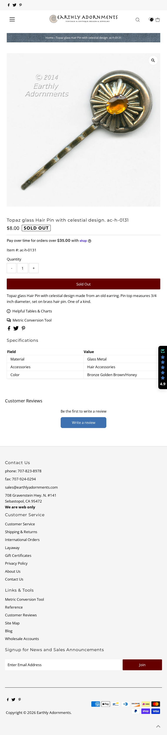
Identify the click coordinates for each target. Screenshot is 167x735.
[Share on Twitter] (16, 329)
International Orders (22, 539)
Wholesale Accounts (22, 638)
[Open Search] (137, 19)
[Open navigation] (25, 19)
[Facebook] (9, 5)
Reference (14, 607)
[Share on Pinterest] (23, 329)
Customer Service (20, 523)
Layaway (12, 547)
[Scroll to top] (158, 726)
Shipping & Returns (21, 531)
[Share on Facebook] (9, 329)
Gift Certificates (18, 555)
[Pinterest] (20, 5)
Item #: (13, 249)
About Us (12, 571)
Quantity (14, 259)
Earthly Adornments (54, 712)
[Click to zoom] (153, 60)
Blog (8, 630)
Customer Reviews (21, 614)
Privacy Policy (16, 563)
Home (49, 38)
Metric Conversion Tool (32, 320)
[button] (162, 367)
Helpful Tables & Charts (32, 311)
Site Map (12, 623)
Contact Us (14, 579)
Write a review (83, 422)
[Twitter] (14, 5)
